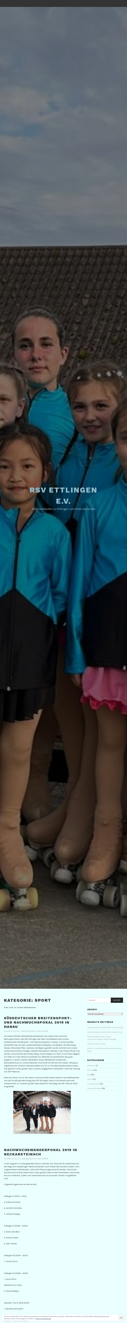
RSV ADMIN (43, 1031)
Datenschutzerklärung (43, 1319)
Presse (90, 1070)
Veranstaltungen (94, 1088)
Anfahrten (91, 1066)
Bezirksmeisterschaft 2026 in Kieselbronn (104, 1032)
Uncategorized (93, 1084)
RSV (89, 1075)
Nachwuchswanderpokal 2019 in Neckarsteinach (40, 1152)
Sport (89, 1079)
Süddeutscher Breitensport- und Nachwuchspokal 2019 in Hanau (38, 1022)
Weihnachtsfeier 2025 (96, 1044)
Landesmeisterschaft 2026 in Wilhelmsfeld (105, 1028)
